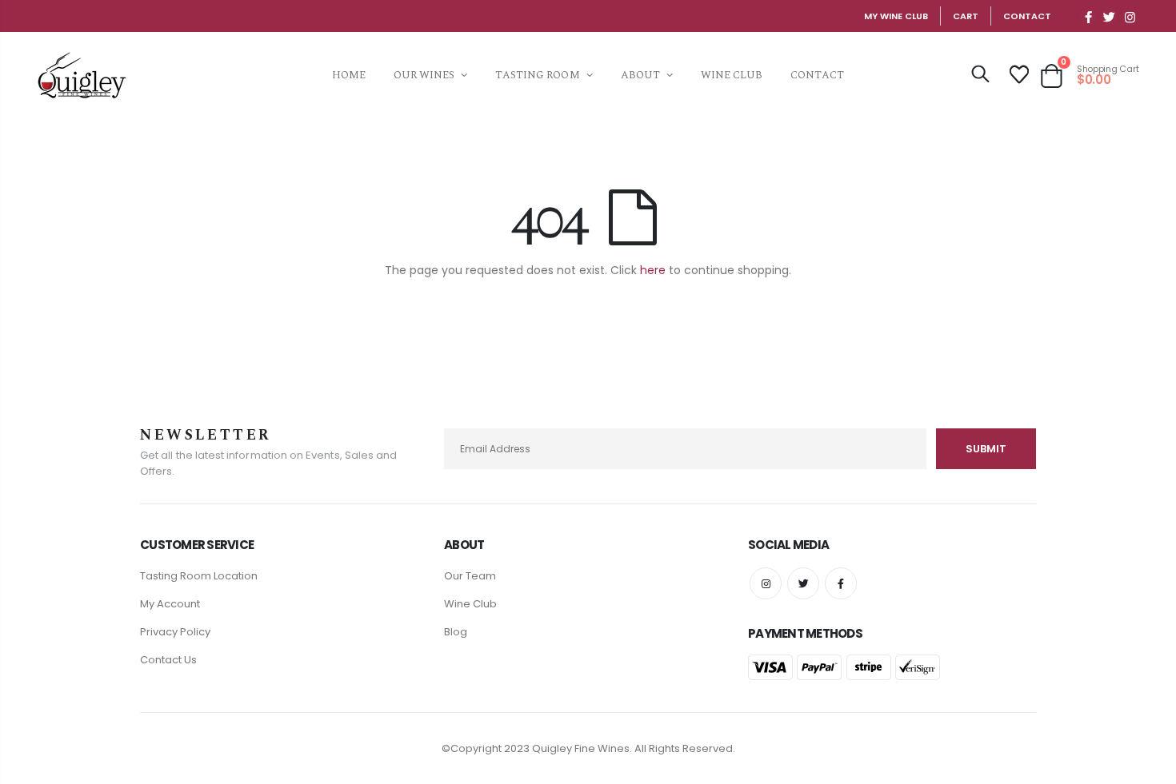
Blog (455, 631)
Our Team (470, 575)
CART (965, 16)
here (653, 270)
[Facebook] (1088, 17)
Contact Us (168, 659)
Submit (986, 448)
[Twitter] (1109, 17)
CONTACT (1027, 16)
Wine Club (470, 603)
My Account (170, 603)
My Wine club (896, 16)
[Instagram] (1130, 17)
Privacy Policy (175, 631)
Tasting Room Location (199, 575)
